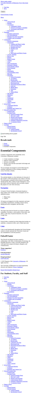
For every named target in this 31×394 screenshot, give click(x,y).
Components (7, 300)
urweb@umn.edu (5, 254)
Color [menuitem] (8, 62)
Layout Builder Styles (13, 333)
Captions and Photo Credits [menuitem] (18, 44)
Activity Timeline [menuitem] (11, 54)
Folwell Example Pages (17, 375)
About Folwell (11, 282)
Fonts (2, 207)
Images (9, 330)
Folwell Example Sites (10, 371)
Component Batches (12, 366)
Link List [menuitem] (13, 86)
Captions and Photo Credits (18, 305)
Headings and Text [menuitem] (15, 47)
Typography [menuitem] (10, 42)
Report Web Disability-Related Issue (10, 270)
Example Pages (11, 374)
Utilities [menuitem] (9, 101)
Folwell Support (11, 389)
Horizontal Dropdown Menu (18, 345)
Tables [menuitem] (9, 96)
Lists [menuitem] (12, 51)
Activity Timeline (11, 315)
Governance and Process (17, 290)
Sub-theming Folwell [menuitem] (16, 131)
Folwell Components (12, 302)
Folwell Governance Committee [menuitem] (19, 27)
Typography (10, 303)
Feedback (3, 250)
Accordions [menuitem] (14, 78)
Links (3, 218)
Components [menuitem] (7, 39)
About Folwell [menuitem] (11, 21)
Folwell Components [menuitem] (12, 41)
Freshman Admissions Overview (19, 381)
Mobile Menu (14, 348)
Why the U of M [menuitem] (15, 116)
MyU (5, 8)
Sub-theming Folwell (16, 392)
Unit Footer (10, 360)
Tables (9, 357)
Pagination (13, 350)
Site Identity (10, 354)
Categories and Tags (16, 342)
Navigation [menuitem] (10, 75)
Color (3, 226)
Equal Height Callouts (13, 327)
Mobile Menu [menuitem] (14, 87)
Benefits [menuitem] (9, 23)
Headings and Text (15, 308)
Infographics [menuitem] (10, 71)
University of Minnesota (19, 261)
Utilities (9, 362)
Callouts (9, 321)
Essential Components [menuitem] (13, 33)
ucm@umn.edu (5, 258)
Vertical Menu (14, 353)
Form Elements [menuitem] (11, 68)
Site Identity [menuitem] (10, 93)
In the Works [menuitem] (7, 104)
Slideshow (10, 356)
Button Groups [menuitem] (11, 59)
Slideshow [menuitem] (10, 95)
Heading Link (14, 309)
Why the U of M (15, 377)
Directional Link (15, 344)
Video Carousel (11, 363)
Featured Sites (11, 372)
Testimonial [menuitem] (10, 98)
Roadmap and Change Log (14, 369)
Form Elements (11, 329)
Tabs (12, 351)
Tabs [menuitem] (12, 90)
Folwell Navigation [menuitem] (16, 77)
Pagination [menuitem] (13, 89)
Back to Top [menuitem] (10, 56)
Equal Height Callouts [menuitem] (13, 66)
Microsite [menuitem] (9, 74)
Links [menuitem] (12, 50)
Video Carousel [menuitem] (11, 102)
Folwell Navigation (16, 338)
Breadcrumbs (14, 341)
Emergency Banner (12, 326)
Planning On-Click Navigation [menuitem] (15, 36)
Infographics (10, 332)
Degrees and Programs (16, 378)
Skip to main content (6, 1)
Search (3, 11)
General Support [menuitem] (15, 129)
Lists (12, 312)
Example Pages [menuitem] (11, 113)
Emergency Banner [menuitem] (12, 65)
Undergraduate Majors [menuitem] (16, 119)
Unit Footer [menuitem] (10, 99)
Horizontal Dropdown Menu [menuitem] (18, 84)
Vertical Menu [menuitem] (14, 92)
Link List (13, 347)
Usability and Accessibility (14, 299)
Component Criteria (16, 287)
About (5, 281)
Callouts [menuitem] (9, 60)
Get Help (6, 386)
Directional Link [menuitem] (15, 83)
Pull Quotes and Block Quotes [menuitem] (18, 53)
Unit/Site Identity (6, 174)
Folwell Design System (7, 14)
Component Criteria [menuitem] (16, 26)
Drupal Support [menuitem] (11, 126)
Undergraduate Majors (16, 380)
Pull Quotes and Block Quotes (18, 314)
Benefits (9, 284)
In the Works (7, 365)
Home (5, 143)
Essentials (6, 145)
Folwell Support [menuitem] (11, 128)
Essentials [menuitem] (6, 32)
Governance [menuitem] (10, 24)
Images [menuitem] (9, 69)
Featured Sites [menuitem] (11, 111)
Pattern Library (8, 384)
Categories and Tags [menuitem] (16, 81)
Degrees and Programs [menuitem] (16, 117)
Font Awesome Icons (16, 306)
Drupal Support (11, 387)
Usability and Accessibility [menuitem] (14, 38)
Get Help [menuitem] (6, 125)
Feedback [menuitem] (9, 107)
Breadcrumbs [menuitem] (14, 80)
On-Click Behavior (12, 296)
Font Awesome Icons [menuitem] (16, 45)
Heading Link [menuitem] (14, 48)
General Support (15, 390)
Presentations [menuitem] (10, 30)
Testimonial (10, 359)
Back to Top (10, 317)
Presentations (10, 291)
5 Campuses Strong (16, 383)
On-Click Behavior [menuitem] (12, 35)
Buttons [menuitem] (9, 57)
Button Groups (11, 320)
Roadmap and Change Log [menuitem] (14, 108)
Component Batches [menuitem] (12, 105)
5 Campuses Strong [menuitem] (16, 122)
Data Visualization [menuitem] (12, 63)
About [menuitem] (5, 20)
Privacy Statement (18, 267)
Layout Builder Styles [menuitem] (13, 72)
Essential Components (13, 294)
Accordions (14, 339)
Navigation (4, 188)
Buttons (9, 318)
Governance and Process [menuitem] (17, 29)
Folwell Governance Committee (19, 288)
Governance (10, 285)
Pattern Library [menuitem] (8, 123)
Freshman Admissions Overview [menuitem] (19, 120)
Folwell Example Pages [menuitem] (17, 114)
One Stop (6, 7)
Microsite (9, 335)
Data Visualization (12, 324)
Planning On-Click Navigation (15, 297)
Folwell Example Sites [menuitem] (10, 110)
